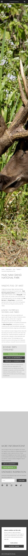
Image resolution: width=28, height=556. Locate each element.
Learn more (6, 539)
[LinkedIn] (7, 485)
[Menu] (1, 1)
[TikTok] (21, 485)
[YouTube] (16, 485)
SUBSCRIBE (22, 480)
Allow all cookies (14, 546)
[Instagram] (11, 485)
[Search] (24, 1)
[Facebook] (2, 485)
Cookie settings (14, 542)
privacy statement (8, 477)
